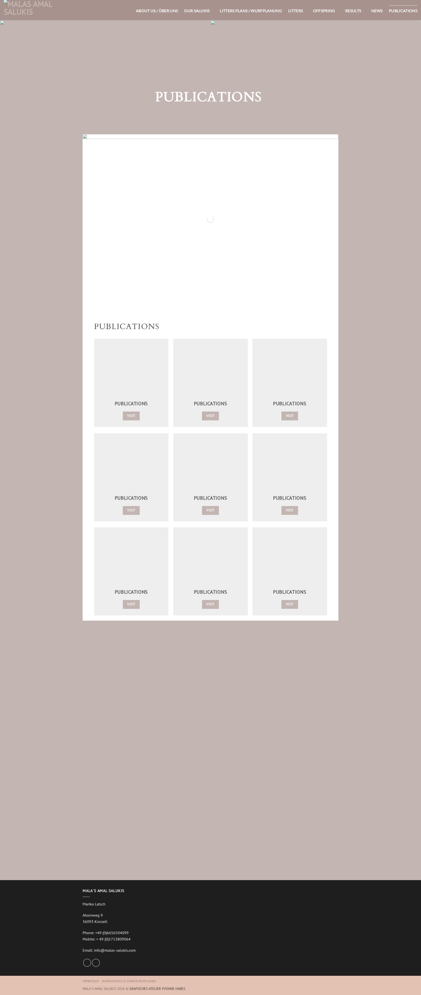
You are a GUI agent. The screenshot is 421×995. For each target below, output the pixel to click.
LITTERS (295, 10)
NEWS (377, 10)
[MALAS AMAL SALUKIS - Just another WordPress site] (28, 10)
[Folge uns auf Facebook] (87, 963)
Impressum (91, 981)
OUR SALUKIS (197, 10)
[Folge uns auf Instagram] (96, 963)
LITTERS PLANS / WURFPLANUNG (251, 10)
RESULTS (353, 10)
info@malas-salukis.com (115, 950)
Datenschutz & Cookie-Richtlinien (129, 981)
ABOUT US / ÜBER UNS (157, 10)
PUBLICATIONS (403, 10)
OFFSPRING (324, 10)
